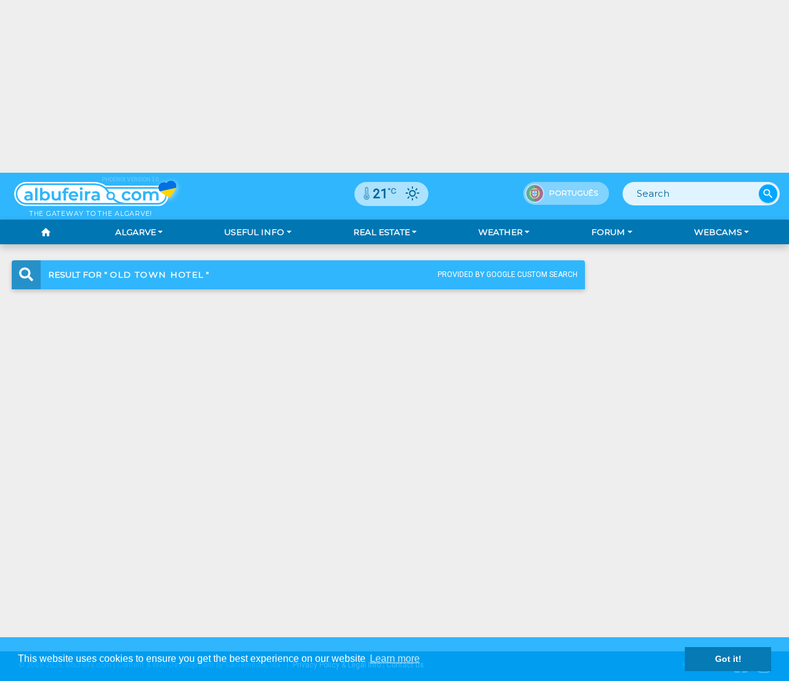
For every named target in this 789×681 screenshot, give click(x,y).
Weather (500, 232)
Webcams (718, 232)
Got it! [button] (728, 659)
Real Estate (381, 232)
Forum (608, 232)
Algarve (135, 232)
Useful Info (254, 232)
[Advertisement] (394, 86)
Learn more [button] (395, 658)
